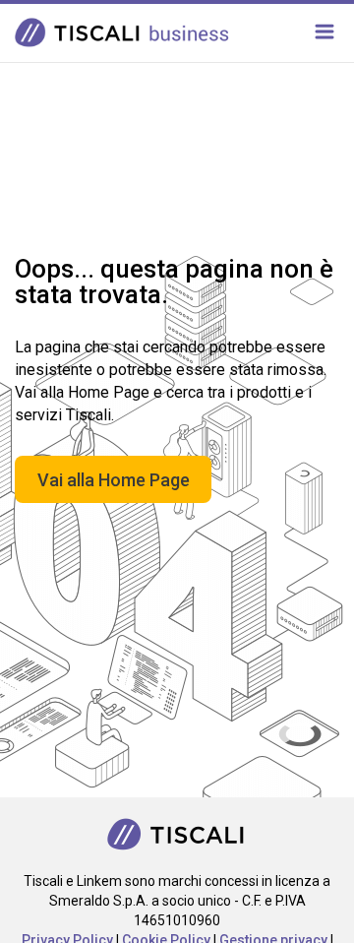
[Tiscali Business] (125, 31)
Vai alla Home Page (113, 480)
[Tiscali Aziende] (177, 832)
